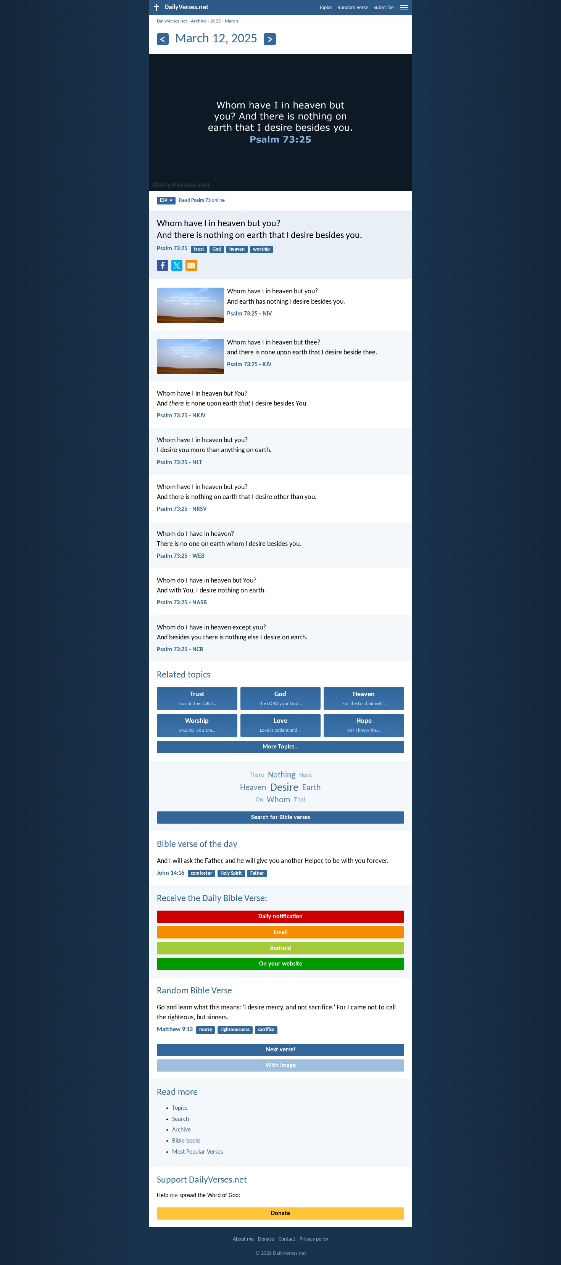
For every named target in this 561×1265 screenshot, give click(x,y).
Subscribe (384, 8)
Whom (278, 800)
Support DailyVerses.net (202, 1180)
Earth (311, 788)
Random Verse (352, 8)
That (299, 800)
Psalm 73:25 (172, 249)
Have (305, 775)
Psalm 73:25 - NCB (180, 650)
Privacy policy (314, 1239)
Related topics (183, 675)
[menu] (404, 10)
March (231, 21)
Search (180, 1119)
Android (280, 948)
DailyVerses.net (172, 21)
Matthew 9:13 (175, 1030)
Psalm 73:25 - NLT (179, 463)
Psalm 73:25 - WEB (181, 556)
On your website (280, 964)
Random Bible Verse (194, 991)
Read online (202, 200)
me (174, 1196)
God (217, 249)
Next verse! (280, 1050)
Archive (198, 21)
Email (281, 932)
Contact (287, 1239)
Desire (284, 787)
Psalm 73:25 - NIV (249, 314)
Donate (280, 1213)
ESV (164, 200)
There (257, 775)
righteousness (235, 1029)
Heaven (253, 788)
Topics (325, 8)
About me (243, 1239)
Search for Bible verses (280, 817)
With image (281, 1065)
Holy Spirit (231, 873)
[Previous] (163, 39)
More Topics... (281, 747)
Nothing (281, 775)
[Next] (270, 39)
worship (261, 249)
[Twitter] (178, 268)
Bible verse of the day (197, 844)
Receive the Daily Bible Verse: (212, 898)
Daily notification (280, 917)
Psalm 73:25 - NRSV (181, 509)
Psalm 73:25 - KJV (249, 365)
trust (199, 249)
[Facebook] (164, 268)
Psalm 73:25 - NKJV (181, 416)
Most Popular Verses (197, 1152)
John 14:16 (170, 873)
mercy (205, 1029)
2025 (215, 21)
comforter (201, 873)
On (259, 800)
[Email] (192, 268)
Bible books (186, 1141)
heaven (237, 249)
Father (257, 873)
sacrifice (266, 1029)
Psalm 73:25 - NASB (182, 603)
